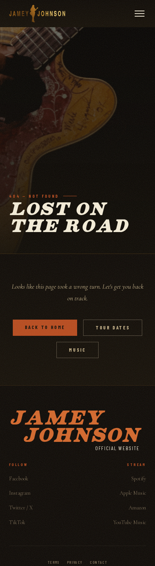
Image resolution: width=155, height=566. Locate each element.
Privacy (75, 562)
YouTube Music (129, 522)
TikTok (17, 522)
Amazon (137, 507)
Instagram (19, 493)
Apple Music (133, 493)
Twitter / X (21, 507)
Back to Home (45, 327)
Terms (53, 562)
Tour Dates (113, 328)
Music (77, 350)
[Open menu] (139, 13)
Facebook (18, 478)
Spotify (138, 478)
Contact (98, 562)
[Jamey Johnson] (37, 14)
